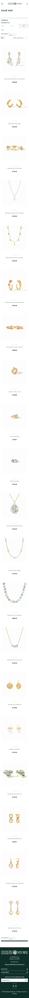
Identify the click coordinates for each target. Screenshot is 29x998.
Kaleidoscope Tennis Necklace (14, 615)
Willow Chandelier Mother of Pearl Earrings (14, 79)
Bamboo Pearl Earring (14, 749)
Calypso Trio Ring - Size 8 (14, 391)
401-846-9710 (14, 962)
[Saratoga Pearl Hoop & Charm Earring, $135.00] (14, 863)
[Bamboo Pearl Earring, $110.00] (14, 729)
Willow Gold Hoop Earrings (14, 123)
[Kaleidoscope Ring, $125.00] (14, 461)
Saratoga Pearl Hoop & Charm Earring (14, 883)
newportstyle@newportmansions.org (14, 964)
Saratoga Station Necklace (14, 570)
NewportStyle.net (10, 991)
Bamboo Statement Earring (14, 928)
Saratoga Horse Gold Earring (14, 704)
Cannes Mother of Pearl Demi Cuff (14, 347)
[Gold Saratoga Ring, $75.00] (14, 416)
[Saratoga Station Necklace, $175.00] (14, 550)
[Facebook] (13, 986)
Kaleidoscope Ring (14, 481)
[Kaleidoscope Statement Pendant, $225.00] (14, 506)
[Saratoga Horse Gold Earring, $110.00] (14, 684)
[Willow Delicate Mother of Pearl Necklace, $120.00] (14, 193)
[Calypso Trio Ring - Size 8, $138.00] (14, 371)
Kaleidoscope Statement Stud (14, 794)
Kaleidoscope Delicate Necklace (14, 660)
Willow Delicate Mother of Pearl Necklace (14, 213)
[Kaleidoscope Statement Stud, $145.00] (14, 774)
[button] (14, 20)
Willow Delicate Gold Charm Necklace (14, 257)
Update (23, 25)
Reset (2, 30)
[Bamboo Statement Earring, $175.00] (14, 908)
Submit (26, 980)
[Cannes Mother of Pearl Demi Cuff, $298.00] (14, 327)
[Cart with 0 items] (27, 3)
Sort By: (15, 38)
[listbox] (22, 38)
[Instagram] (16, 986)
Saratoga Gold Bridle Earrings (14, 838)
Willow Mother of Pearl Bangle (14, 168)
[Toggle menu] (2, 4)
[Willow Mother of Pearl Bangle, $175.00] (14, 148)
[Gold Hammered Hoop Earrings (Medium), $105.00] (14, 282)
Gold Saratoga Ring (14, 436)
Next (15, 34)
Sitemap (14, 993)
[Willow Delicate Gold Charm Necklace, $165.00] (14, 237)
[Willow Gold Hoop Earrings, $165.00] (14, 103)
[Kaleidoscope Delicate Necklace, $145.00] (14, 640)
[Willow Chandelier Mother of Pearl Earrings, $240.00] (14, 59)
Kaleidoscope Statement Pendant (14, 526)
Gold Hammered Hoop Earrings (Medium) (14, 302)
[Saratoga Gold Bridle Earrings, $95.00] (14, 818)
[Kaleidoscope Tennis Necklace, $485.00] (14, 595)
